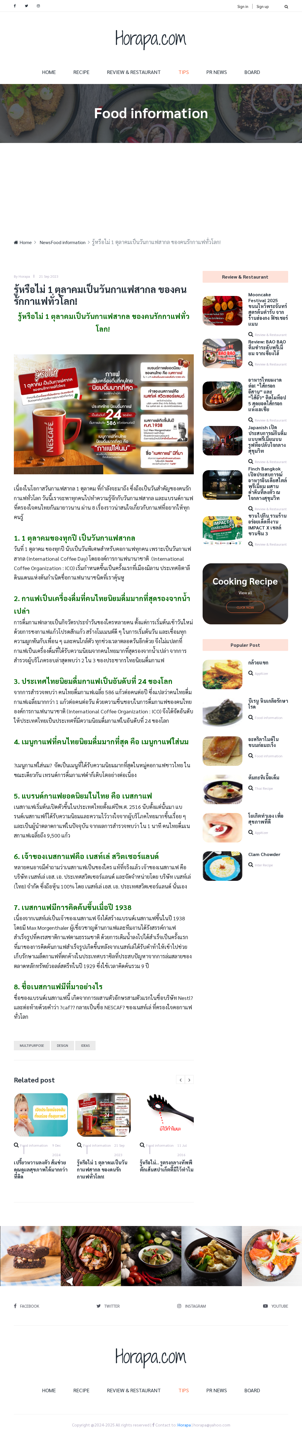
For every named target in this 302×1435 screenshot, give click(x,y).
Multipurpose (32, 1045)
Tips (183, 71)
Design (62, 1045)
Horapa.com (151, 38)
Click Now (245, 607)
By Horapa (22, 276)
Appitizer (261, 673)
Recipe (81, 71)
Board (252, 71)
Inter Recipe (264, 865)
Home (49, 71)
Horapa (184, 1424)
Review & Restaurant (134, 71)
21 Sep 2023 (48, 276)
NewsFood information (63, 242)
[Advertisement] (151, 187)
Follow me (32, 1256)
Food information (34, 1145)
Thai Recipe (264, 788)
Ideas (85, 1045)
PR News (216, 71)
